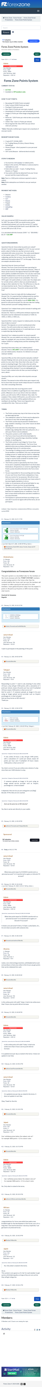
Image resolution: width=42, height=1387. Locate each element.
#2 (2, 605)
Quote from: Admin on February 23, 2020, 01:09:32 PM (14, 1090)
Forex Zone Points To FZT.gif (17, 535)
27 (10, 59)
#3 (2, 656)
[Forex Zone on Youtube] (21, 1384)
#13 (2, 1194)
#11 (2, 1109)
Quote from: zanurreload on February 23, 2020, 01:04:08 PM (16, 1041)
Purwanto (12, 626)
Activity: (6, 1328)
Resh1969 (16, 547)
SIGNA (7, 205)
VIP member (18, 163)
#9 (2, 1012)
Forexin (25, 547)
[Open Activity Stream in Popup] (35, 1329)
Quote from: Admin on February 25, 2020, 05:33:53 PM (14, 1262)
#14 (2, 1235)
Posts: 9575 (6, 639)
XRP (6, 209)
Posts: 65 (6, 953)
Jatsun (21, 547)
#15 (2, 1285)
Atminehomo (9, 547)
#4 (2, 708)
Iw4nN (19, 626)
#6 (2, 849)
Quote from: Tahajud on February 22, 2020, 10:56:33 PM (15, 753)
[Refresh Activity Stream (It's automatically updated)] (37, 1329)
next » (37, 54)
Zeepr (29, 547)
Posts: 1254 (6, 674)
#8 (2, 975)
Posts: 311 (6, 1211)
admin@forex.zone (12, 167)
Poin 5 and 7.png (14, 717)
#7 (2, 936)
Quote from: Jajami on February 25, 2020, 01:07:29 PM (14, 1175)
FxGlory (8, 197)
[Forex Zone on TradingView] (24, 1384)
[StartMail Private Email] (21, 1371)
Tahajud (21, 826)
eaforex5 (8, 826)
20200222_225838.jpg (15, 615)
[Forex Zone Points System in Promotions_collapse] (39, 1329)
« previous (6, 54)
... (9, 59)
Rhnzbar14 (9, 1240)
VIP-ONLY (23, 434)
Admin (7, 626)
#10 (2, 1064)
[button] (37, 60)
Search (6, 32)
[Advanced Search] (13, 32)
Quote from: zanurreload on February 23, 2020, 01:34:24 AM (16, 913)
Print (37, 60)
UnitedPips (9, 207)
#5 (2, 821)
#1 (2, 519)
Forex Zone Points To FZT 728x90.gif (19, 528)
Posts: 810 (6, 1126)
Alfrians (13, 1199)
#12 (2, 1146)
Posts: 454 (6, 561)
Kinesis (7, 201)
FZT (6, 199)
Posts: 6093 (6, 70)
